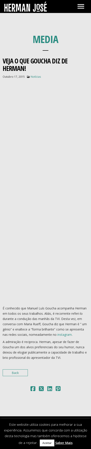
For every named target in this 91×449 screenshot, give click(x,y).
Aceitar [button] (47, 443)
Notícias (36, 77)
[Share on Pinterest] (58, 389)
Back (15, 373)
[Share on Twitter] (41, 389)
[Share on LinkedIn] (50, 389)
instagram (64, 334)
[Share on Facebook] (33, 389)
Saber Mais (64, 442)
